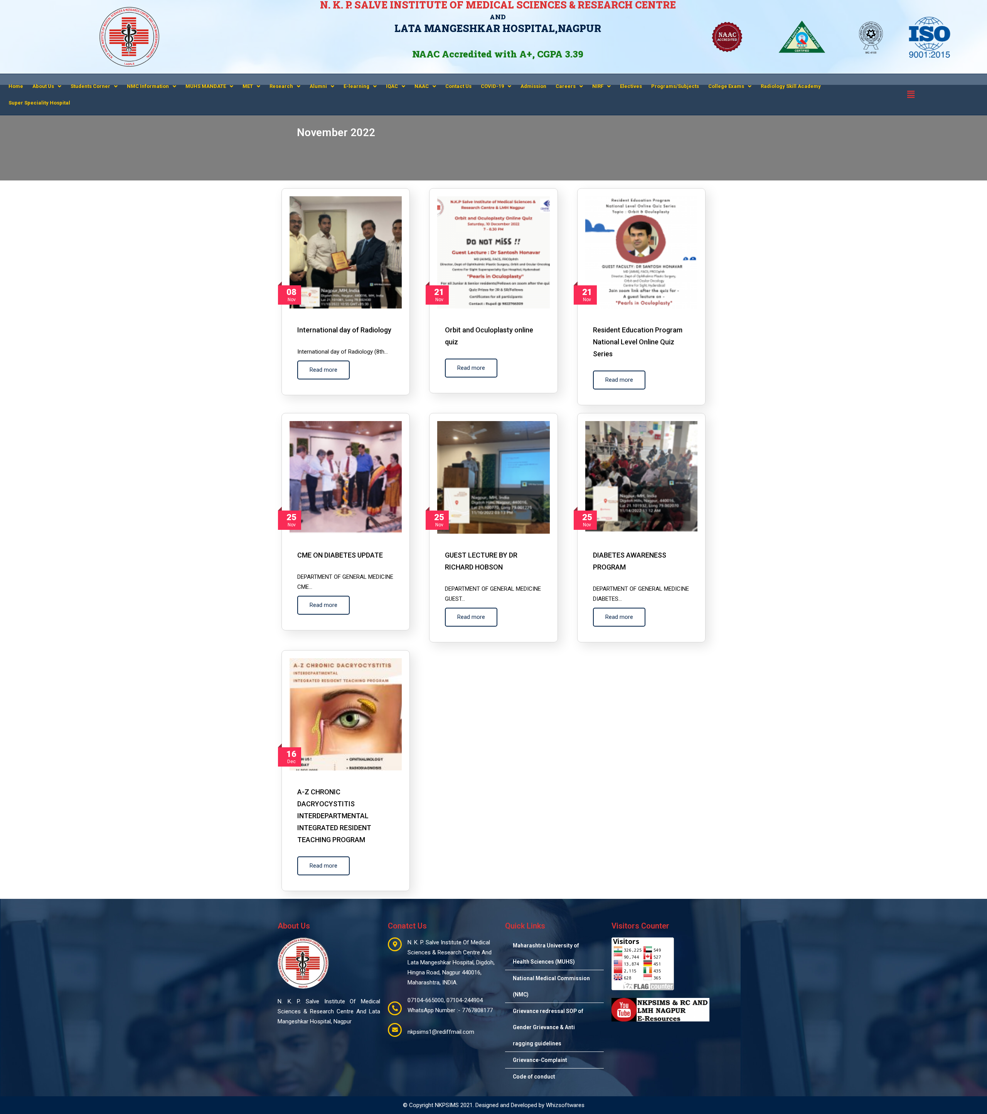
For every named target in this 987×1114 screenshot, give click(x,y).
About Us (43, 86)
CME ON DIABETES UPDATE (340, 555)
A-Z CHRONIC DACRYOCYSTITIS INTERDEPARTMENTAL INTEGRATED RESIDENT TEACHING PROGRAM (334, 816)
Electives (631, 86)
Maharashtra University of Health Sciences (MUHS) (546, 953)
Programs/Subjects (675, 86)
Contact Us (458, 86)
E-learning (356, 86)
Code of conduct (534, 1077)
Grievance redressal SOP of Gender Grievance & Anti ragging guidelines (548, 1027)
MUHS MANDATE (205, 86)
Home (15, 86)
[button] (47, 86)
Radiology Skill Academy (791, 86)
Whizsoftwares (565, 1105)
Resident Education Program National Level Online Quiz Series (637, 342)
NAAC (421, 86)
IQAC (392, 86)
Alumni (318, 86)
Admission (533, 86)
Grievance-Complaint (540, 1060)
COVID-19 (492, 86)
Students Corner (90, 86)
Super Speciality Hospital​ (39, 103)
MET (248, 86)
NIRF (597, 86)
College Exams (726, 86)
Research (281, 86)
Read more (323, 369)
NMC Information (148, 86)
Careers (566, 86)
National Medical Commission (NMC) (551, 986)
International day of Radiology (344, 330)
